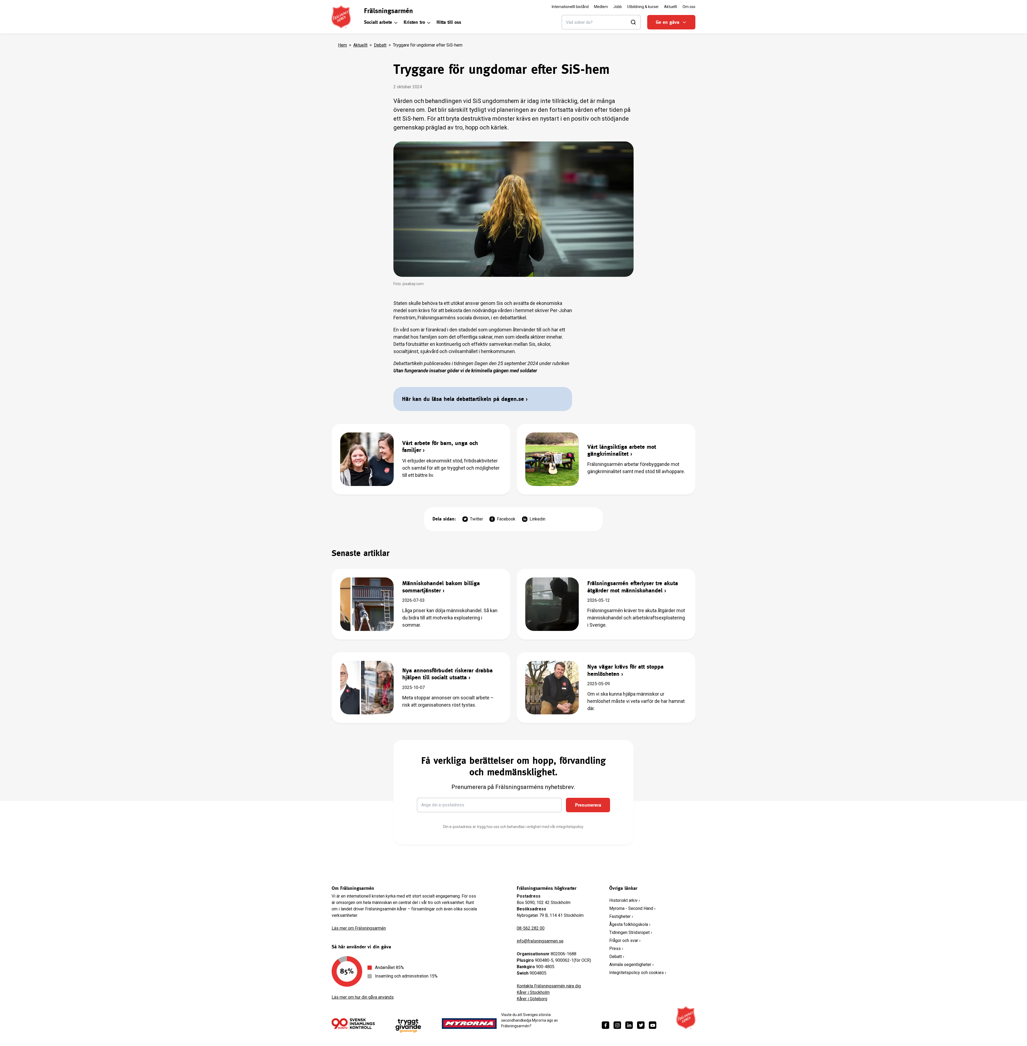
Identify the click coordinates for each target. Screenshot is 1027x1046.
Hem (342, 45)
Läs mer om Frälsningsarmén (359, 928)
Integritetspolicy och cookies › (637, 972)
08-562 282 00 (531, 928)
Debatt (380, 45)
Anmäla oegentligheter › (631, 964)
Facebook (506, 519)
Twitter (476, 519)
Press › (616, 948)
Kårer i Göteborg (532, 998)
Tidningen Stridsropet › (630, 932)
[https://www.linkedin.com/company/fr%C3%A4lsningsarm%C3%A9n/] (629, 1025)
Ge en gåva (667, 22)
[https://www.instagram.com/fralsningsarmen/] (617, 1025)
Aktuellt (360, 45)
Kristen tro (414, 22)
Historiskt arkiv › (624, 900)
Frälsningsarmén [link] (388, 11)
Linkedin (537, 519)
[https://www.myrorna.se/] (469, 1023)
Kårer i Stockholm (533, 992)
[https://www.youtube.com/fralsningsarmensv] (652, 1025)
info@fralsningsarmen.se (540, 941)
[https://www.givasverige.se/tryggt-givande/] (408, 1026)
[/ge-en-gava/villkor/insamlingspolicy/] (353, 1023)
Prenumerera (588, 805)
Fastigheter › (621, 916)
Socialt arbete (378, 22)
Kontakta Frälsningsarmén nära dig (549, 985)
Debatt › (616, 956)
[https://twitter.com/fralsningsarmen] (641, 1025)
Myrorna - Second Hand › (632, 908)
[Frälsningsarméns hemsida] (341, 17)
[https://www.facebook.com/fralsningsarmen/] (605, 1025)
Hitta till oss (448, 22)
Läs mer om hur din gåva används (363, 997)
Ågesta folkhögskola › (629, 924)
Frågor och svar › (625, 940)
